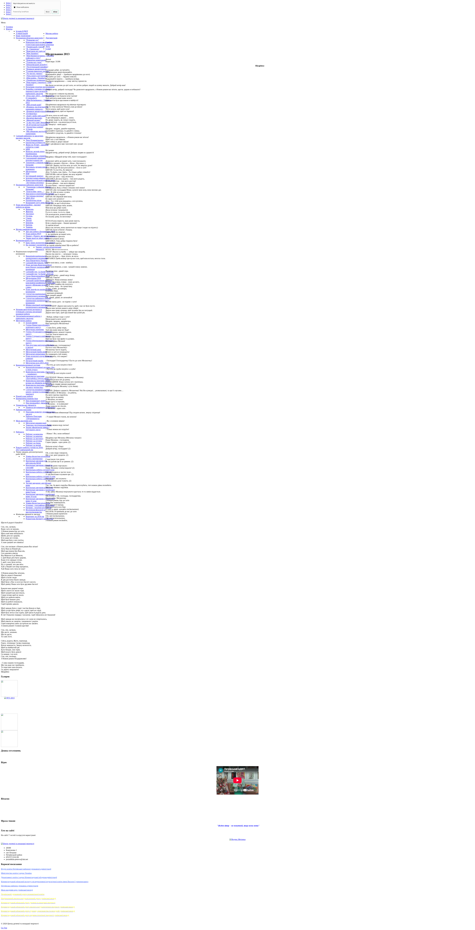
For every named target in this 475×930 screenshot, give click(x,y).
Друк (48, 47)
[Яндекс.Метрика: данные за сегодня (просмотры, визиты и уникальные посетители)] (237, 839)
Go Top (4, 928)
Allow (55, 12)
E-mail (48, 49)
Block (47, 12)
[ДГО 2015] (9, 698)
